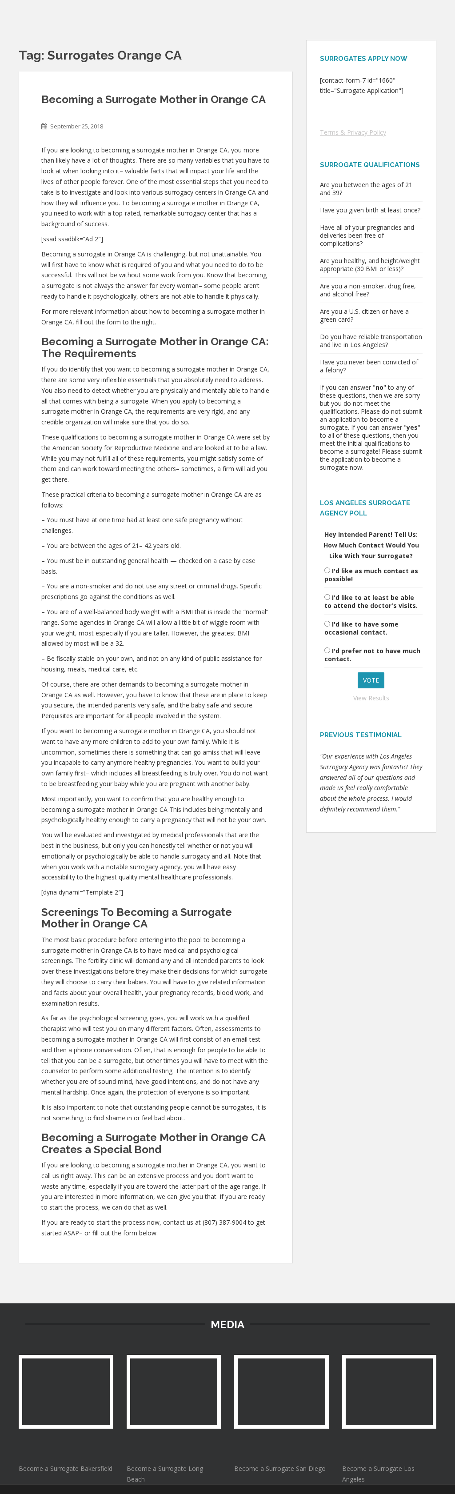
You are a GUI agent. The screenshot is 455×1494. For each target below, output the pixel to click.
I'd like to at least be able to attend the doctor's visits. (371, 601)
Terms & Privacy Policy (353, 132)
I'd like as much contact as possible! (371, 575)
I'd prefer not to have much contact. (372, 655)
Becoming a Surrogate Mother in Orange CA (153, 99)
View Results (371, 698)
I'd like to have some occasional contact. (361, 628)
